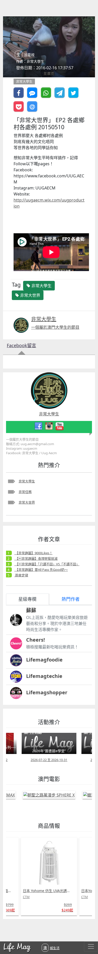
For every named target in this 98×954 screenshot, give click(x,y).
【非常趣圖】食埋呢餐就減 (36, 558)
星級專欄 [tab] (27, 599)
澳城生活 (51, 947)
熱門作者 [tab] (71, 599)
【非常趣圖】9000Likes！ (33, 553)
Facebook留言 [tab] (21, 345)
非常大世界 (27, 502)
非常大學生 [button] (41, 285)
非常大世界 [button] (29, 295)
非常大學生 (27, 481)
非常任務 (25, 491)
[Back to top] (89, 934)
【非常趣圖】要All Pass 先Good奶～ (41, 569)
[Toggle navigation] (91, 946)
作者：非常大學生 (30, 61)
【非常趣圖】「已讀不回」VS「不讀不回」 (46, 564)
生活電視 (25, 54)
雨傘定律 (21, 575)
